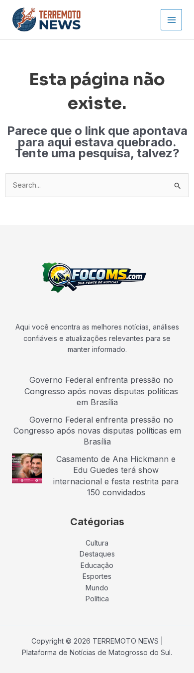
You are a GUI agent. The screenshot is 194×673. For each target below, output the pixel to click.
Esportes (97, 576)
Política (97, 598)
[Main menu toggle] (171, 19)
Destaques (97, 554)
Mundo (97, 587)
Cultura (97, 543)
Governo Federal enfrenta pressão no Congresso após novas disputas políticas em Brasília (101, 391)
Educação (97, 565)
